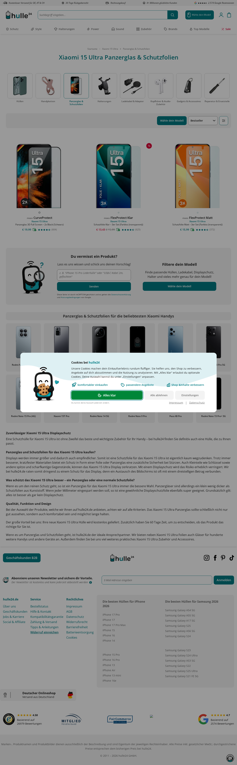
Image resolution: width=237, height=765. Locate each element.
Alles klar (109, 395)
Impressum (176, 402)
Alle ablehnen (159, 395)
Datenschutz (197, 402)
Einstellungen (190, 395)
